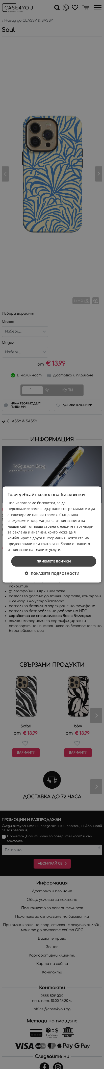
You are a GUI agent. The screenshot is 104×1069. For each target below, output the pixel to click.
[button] (52, 573)
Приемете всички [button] (54, 561)
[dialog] (52, 535)
